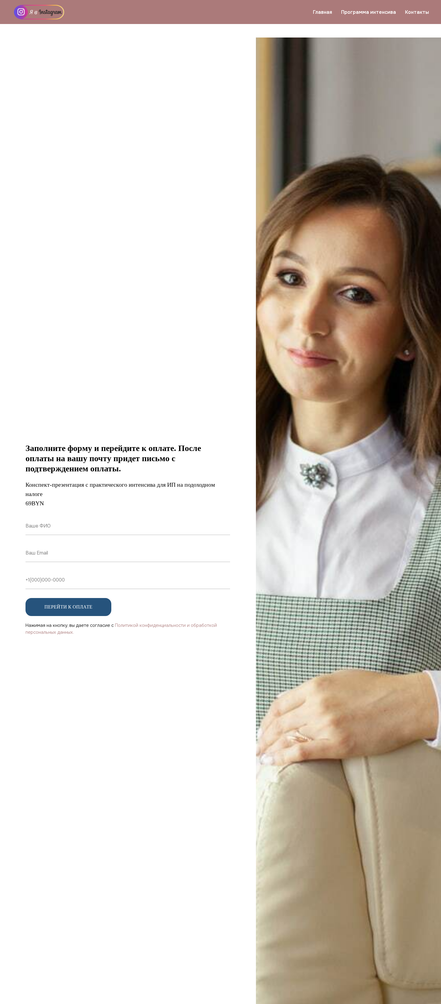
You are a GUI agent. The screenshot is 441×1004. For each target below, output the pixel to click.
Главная (322, 12)
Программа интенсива (368, 12)
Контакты (417, 12)
